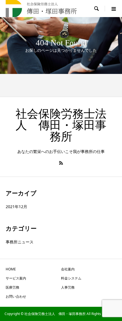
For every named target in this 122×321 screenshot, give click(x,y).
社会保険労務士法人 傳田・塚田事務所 (61, 125)
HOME (11, 269)
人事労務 (68, 287)
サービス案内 (16, 278)
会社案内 (68, 269)
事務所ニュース (19, 242)
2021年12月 (16, 206)
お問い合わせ (16, 296)
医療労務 (12, 287)
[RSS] (61, 163)
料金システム (71, 278)
